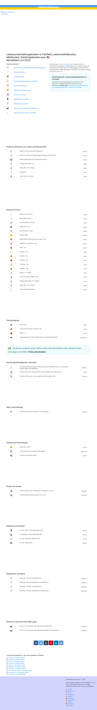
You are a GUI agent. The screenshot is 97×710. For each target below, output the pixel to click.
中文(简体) (70, 704)
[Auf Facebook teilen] (36, 643)
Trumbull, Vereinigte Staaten (16, 659)
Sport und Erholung (20, 86)
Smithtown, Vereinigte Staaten (17, 674)
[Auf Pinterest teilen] (51, 643)
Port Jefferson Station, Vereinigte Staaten (20, 670)
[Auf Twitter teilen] (41, 643)
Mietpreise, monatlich (21, 104)
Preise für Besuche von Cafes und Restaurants (29, 68)
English (69, 689)
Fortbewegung (19, 77)
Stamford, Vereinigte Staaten (16, 665)
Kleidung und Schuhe (21, 99)
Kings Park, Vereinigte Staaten (17, 668)
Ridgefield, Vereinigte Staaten (16, 667)
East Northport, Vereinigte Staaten (18, 672)
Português (70, 698)
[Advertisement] (48, 38)
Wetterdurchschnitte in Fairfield (25, 113)
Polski (69, 693)
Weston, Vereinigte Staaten (16, 661)
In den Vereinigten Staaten (66, 64)
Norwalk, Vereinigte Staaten (16, 663)
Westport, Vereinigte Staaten (16, 658)
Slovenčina (70, 700)
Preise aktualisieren (37, 352)
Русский (70, 691)
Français (70, 705)
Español (69, 696)
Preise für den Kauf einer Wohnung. (26, 108)
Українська (70, 694)
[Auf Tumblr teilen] (46, 643)
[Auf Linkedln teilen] (56, 643)
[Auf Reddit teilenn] (61, 643)
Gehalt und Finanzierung (22, 90)
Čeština (69, 702)
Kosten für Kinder (20, 95)
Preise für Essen (19, 72)
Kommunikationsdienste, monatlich (26, 81)
